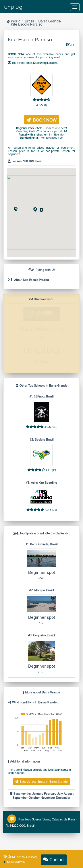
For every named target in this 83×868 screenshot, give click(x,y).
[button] (41, 210)
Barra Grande (49, 21)
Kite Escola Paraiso (26, 24)
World (16, 21)
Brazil (29, 21)
